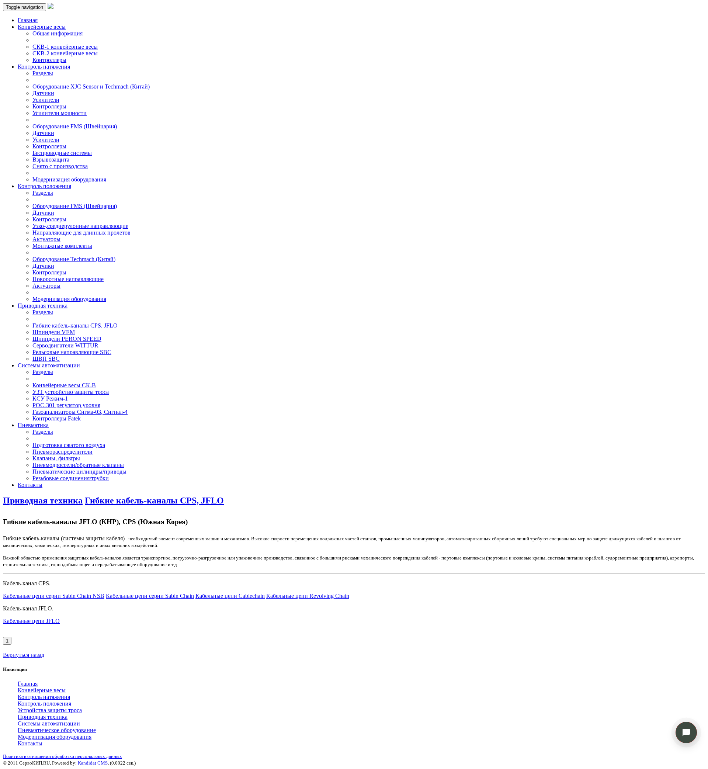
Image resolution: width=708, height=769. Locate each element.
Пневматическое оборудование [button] (57, 730)
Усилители (45, 100)
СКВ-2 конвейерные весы (65, 53)
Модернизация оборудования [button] (54, 737)
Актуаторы (46, 239)
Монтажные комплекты (62, 246)
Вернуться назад (23, 655)
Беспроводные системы (62, 153)
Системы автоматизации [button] (49, 365)
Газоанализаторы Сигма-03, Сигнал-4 (80, 412)
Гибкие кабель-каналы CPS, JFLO (75, 325)
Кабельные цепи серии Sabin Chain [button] (150, 596)
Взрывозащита (50, 159)
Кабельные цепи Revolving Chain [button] (307, 596)
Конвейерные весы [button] (42, 27)
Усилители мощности (59, 113)
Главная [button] (28, 683)
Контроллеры (49, 60)
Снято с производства (60, 166)
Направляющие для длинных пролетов (81, 232)
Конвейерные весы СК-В (64, 385)
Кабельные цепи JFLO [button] (31, 621)
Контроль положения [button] (44, 186)
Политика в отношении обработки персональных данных (62, 756)
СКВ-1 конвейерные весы (65, 47)
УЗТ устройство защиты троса (70, 392)
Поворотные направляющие (68, 279)
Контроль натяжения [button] (44, 66)
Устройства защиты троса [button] (50, 710)
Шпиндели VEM (53, 332)
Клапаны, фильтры (56, 458)
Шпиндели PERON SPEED (66, 339)
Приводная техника (43, 500)
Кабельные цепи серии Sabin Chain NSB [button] (53, 596)
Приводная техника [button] (42, 305)
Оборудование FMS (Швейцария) (74, 126)
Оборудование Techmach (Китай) (73, 259)
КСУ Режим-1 (50, 398)
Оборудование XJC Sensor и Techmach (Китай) (91, 86)
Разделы (42, 73)
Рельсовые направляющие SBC (71, 352)
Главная (28, 20)
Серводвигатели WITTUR (65, 345)
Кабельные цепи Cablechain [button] (230, 596)
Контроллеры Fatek (56, 418)
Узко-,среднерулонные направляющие (80, 226)
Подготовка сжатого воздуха (68, 445)
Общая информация (57, 33)
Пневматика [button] (33, 425)
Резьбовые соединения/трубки (70, 478)
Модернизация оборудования (69, 179)
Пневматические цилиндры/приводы (79, 471)
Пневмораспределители (62, 451)
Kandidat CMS (93, 763)
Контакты (30, 485)
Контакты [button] (30, 743)
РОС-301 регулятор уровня (66, 405)
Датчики (43, 93)
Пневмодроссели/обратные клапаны (78, 465)
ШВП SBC (46, 359)
